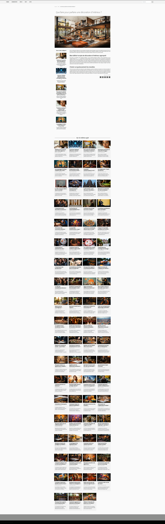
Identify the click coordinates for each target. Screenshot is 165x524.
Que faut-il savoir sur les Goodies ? (89, 404)
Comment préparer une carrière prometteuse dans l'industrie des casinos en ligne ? (61, 464)
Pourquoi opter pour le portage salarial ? (74, 385)
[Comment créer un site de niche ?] (104, 477)
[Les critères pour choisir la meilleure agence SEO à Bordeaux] (89, 242)
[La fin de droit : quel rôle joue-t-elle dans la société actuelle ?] (89, 183)
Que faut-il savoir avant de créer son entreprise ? (89, 366)
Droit (26, 1)
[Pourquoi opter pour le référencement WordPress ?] (61, 418)
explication (78, 58)
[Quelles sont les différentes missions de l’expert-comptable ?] (75, 359)
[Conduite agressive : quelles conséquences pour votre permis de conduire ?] (104, 379)
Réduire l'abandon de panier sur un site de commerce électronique (89, 503)
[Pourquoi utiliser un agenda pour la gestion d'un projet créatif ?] (61, 359)
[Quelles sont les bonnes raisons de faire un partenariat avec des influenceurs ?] (75, 418)
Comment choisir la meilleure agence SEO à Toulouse (75, 249)
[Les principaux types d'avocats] (104, 359)
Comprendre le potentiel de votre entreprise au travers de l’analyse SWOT (61, 249)
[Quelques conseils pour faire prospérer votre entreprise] (75, 281)
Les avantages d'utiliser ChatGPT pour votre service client (61, 125)
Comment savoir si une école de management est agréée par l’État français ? (89, 386)
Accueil (56, 6)
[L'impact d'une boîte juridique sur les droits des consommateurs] (104, 222)
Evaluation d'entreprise (61, 404)
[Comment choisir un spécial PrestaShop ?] (75, 398)
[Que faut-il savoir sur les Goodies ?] (89, 398)
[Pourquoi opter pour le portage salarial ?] (75, 379)
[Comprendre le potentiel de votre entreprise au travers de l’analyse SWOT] (61, 242)
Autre (30, 1)
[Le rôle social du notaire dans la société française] (61, 183)
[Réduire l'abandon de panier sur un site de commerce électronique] (89, 496)
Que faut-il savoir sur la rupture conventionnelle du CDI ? (75, 308)
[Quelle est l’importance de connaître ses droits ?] (75, 320)
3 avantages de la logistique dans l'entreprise (73, 444)
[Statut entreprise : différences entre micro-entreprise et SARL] (89, 281)
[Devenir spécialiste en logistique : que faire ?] (104, 418)
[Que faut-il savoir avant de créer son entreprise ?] (89, 359)
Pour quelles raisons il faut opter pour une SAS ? (103, 288)
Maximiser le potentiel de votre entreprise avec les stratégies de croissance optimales (103, 190)
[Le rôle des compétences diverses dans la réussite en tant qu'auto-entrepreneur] (61, 281)
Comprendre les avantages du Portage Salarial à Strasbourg (103, 249)
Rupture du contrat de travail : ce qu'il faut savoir (60, 347)
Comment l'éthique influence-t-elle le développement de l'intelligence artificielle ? (61, 77)
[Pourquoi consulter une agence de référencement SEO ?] (89, 457)
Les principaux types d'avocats (103, 365)
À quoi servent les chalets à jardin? (102, 443)
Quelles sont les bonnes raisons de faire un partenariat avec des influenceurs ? (75, 425)
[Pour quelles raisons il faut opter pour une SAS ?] (104, 281)
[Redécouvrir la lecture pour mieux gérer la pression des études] (61, 56)
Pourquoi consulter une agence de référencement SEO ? (89, 464)
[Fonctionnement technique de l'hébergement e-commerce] (75, 183)
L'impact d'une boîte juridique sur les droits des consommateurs (103, 229)
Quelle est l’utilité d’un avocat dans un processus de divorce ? (89, 307)
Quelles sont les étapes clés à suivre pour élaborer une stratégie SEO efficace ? (89, 347)
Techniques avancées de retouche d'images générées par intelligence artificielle (61, 109)
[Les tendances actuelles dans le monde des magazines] (75, 261)
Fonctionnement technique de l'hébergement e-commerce (73, 190)
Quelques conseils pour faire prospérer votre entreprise (75, 288)
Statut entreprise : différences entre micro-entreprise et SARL (89, 288)
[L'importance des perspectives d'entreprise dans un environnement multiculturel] (61, 261)
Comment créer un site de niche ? (103, 483)
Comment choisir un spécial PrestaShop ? (74, 404)
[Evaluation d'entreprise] (61, 398)
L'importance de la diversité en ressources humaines (60, 210)
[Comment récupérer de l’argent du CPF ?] (89, 418)
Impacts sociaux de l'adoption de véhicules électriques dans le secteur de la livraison (103, 269)
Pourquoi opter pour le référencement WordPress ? (60, 425)
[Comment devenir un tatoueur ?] (61, 379)
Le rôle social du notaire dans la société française (61, 190)
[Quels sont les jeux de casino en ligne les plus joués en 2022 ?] (89, 477)
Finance (7, 1)
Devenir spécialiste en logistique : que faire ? (103, 424)
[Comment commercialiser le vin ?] (89, 163)
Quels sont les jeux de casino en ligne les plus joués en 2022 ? (89, 484)
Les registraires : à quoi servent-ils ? (103, 169)
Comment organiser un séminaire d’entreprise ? (74, 503)
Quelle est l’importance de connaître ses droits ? (75, 326)
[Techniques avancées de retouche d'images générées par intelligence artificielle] (61, 103)
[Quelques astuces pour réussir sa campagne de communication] (75, 477)
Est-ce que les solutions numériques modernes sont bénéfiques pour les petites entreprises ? (61, 93)
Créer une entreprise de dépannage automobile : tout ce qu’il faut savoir (104, 307)
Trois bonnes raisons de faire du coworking (103, 463)
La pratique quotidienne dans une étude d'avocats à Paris (104, 210)
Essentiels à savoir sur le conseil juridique (75, 463)
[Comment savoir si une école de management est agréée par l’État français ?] (89, 379)
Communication (14, 1)
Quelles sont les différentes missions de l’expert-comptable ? (75, 366)
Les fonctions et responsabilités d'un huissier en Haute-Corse (75, 210)
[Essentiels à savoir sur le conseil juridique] (75, 457)
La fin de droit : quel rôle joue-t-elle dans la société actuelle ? (89, 190)
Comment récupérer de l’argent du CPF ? (89, 424)
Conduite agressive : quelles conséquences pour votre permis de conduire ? (103, 386)
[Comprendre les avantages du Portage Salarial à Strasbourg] (104, 242)
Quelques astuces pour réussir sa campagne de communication (75, 484)
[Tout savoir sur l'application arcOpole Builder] (104, 398)
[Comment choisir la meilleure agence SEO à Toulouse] (75, 242)
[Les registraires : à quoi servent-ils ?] (104, 163)
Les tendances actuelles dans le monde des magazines (75, 268)
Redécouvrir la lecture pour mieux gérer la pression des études (61, 61)
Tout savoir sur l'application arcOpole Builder (103, 405)
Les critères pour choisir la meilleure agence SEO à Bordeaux (89, 249)
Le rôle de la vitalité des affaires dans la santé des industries (89, 229)
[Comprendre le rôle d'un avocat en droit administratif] (75, 163)
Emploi (21, 1)
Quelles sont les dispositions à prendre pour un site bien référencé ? (103, 327)
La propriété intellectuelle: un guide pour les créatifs (75, 229)
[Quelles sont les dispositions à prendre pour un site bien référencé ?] (104, 320)
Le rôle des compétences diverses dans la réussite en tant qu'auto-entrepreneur (60, 288)
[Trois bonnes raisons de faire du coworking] (104, 457)
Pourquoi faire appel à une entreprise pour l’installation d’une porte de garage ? (60, 504)
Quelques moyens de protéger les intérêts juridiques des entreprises (60, 445)
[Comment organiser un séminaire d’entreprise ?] (75, 496)
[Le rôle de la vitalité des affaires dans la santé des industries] (89, 222)
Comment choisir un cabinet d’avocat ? (88, 443)
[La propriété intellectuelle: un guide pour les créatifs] (75, 222)
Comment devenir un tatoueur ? (60, 385)
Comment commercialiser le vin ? (89, 169)
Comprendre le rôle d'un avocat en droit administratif (74, 170)
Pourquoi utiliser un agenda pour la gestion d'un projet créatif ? (60, 366)
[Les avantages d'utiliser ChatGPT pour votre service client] (61, 120)
